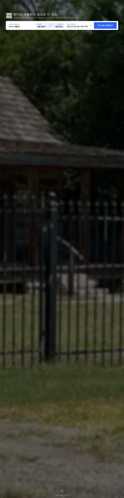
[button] (110, 3)
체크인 (39, 24)
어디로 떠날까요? (14, 24)
